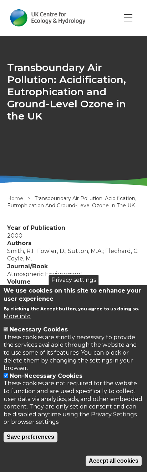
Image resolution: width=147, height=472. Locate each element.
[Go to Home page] (47, 18)
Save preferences (30, 437)
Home (15, 198)
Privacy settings (73, 279)
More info (17, 316)
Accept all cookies (113, 461)
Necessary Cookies (39, 329)
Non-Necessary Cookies (46, 375)
